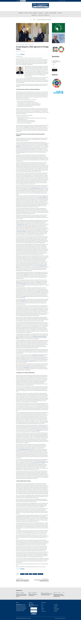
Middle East (22, 592)
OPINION (42, 592)
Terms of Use (57, 618)
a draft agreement (26, 367)
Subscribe (34, 613)
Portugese (42, 608)
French (42, 604)
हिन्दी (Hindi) (55, 607)
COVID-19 (29, 592)
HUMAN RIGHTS (34, 15)
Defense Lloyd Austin (23, 283)
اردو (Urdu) (55, 611)
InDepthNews (17, 51)
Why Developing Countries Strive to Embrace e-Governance (46, 594)
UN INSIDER (31, 604)
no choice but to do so (26, 296)
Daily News (54, 62)
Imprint (60, 618)
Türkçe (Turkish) (43, 611)
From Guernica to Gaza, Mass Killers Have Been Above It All (41, 579)
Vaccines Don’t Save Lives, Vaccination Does (32, 595)
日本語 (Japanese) (56, 608)
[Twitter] (61, 1)
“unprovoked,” (26, 274)
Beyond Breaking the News (57, 61)
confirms (39, 282)
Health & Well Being (34, 592)
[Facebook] (59, 1)
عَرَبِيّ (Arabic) (56, 604)
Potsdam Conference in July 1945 (36, 188)
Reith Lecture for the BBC (21, 231)
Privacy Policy (63, 618)
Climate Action (55, 592)
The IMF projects (39, 430)
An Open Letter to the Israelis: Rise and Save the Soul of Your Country (21, 595)
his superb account (24, 300)
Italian (42, 607)
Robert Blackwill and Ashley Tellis (25, 449)
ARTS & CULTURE (40, 15)
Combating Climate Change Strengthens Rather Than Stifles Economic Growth (58, 595)
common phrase (21, 152)
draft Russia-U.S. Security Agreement (37, 354)
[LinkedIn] (62, 1)
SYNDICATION (46, 15)
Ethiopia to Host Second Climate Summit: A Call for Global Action (22, 579)
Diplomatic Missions (56, 60)
